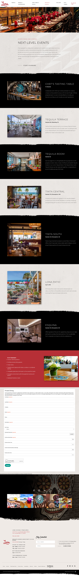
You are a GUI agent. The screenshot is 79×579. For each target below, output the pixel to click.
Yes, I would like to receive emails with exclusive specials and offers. (66, 543)
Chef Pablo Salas (35, 3)
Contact (7, 566)
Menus (13, 2)
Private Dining (47, 3)
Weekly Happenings (21, 3)
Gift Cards (66, 3)
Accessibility (26, 566)
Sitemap (31, 566)
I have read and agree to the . (67, 541)
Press (4, 566)
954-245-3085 (15, 542)
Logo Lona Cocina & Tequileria (5, 3)
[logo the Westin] (49, 566)
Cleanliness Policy (13, 566)
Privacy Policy (73, 541)
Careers (35, 566)
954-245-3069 (15, 536)
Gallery (58, 2)
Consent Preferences (41, 566)
